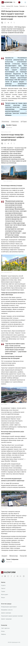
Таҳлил (3, 591)
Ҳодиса (3, 585)
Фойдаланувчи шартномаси (9, 607)
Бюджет (4, 556)
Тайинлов (22, 6)
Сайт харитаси (5, 628)
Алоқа (3, 631)
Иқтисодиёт (4, 594)
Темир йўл (23, 556)
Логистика (5, 121)
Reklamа (3, 634)
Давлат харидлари (6, 619)
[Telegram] (8, 23)
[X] (14, 23)
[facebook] (11, 576)
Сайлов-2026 (9, 6)
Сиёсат (3, 588)
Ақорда (16, 6)
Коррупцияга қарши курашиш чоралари (12, 616)
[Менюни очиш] (25, 2)
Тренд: (3, 6)
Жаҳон (3, 597)
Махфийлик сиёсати (6, 610)
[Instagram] (2, 23)
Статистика (14, 121)
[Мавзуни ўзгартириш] (20, 2)
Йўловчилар (13, 556)
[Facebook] (11, 23)
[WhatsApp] (5, 23)
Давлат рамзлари (6, 613)
